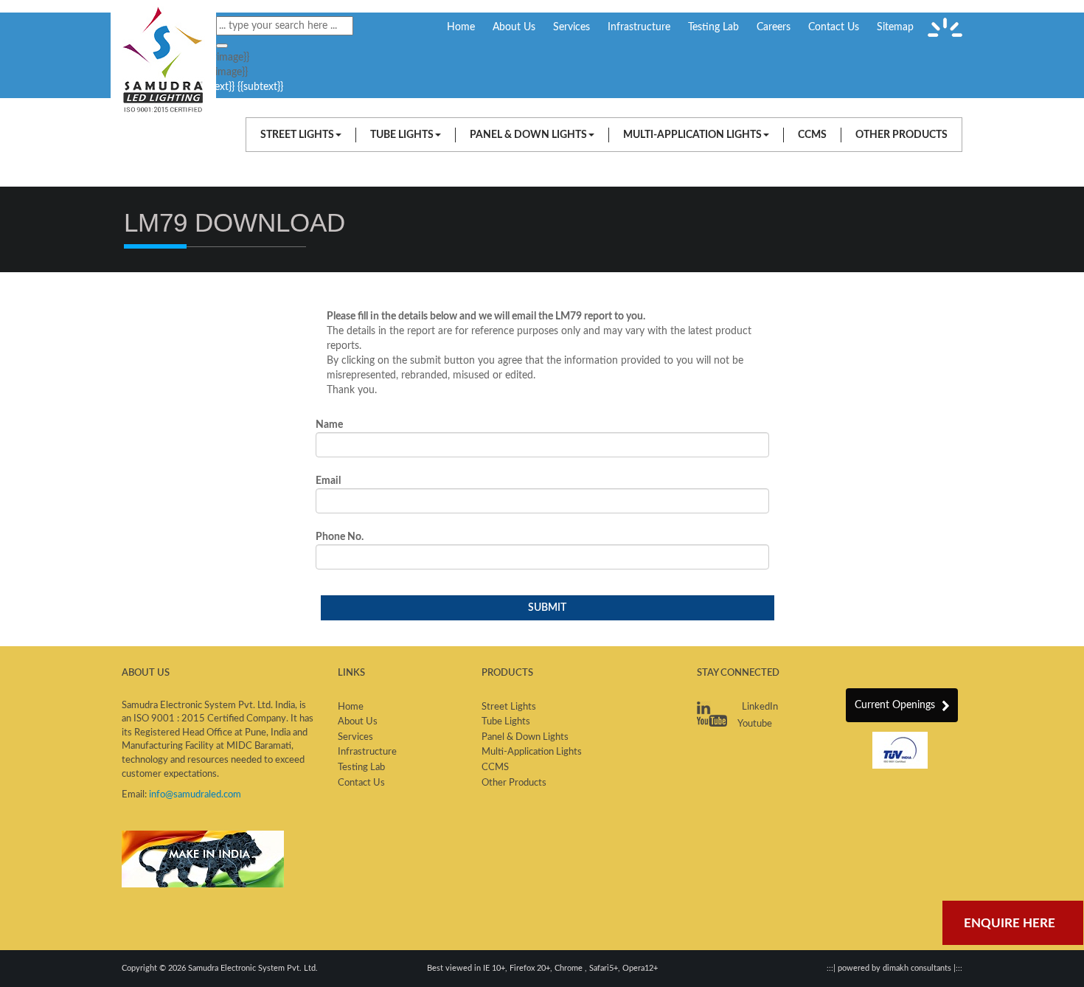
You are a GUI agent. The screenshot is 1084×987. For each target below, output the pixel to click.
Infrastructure (639, 27)
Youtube (754, 724)
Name (329, 425)
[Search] (222, 46)
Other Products (901, 135)
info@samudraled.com (195, 795)
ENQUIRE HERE (1009, 923)
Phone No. (340, 537)
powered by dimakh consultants (894, 968)
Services (571, 27)
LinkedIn (759, 707)
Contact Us (833, 27)
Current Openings (896, 705)
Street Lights (297, 135)
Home (461, 27)
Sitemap (895, 27)
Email (328, 481)
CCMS (812, 135)
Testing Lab (713, 27)
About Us (514, 27)
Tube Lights (402, 135)
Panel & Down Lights (528, 135)
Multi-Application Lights (692, 135)
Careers (774, 27)
